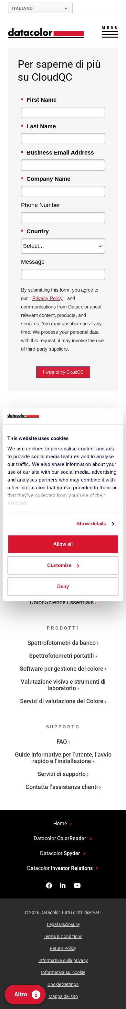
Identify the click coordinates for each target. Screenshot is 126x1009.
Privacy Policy (47, 298)
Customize (59, 565)
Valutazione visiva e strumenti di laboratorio (63, 684)
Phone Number (40, 205)
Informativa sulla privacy (63, 960)
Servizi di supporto (61, 774)
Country (35, 231)
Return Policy (63, 948)
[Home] (46, 33)
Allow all (63, 544)
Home (60, 823)
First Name (39, 100)
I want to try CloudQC (63, 372)
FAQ (62, 741)
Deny (63, 586)
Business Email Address (57, 152)
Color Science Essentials (62, 602)
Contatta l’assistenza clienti (62, 786)
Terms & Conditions (63, 936)
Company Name (45, 179)
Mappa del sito (63, 996)
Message (33, 262)
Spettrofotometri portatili (61, 655)
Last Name (38, 126)
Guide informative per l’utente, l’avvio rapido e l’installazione (63, 757)
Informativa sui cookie (63, 972)
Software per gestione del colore (61, 668)
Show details (91, 523)
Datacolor (60, 838)
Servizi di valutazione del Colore (61, 701)
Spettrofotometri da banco (61, 642)
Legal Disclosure (63, 924)
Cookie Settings (63, 984)
